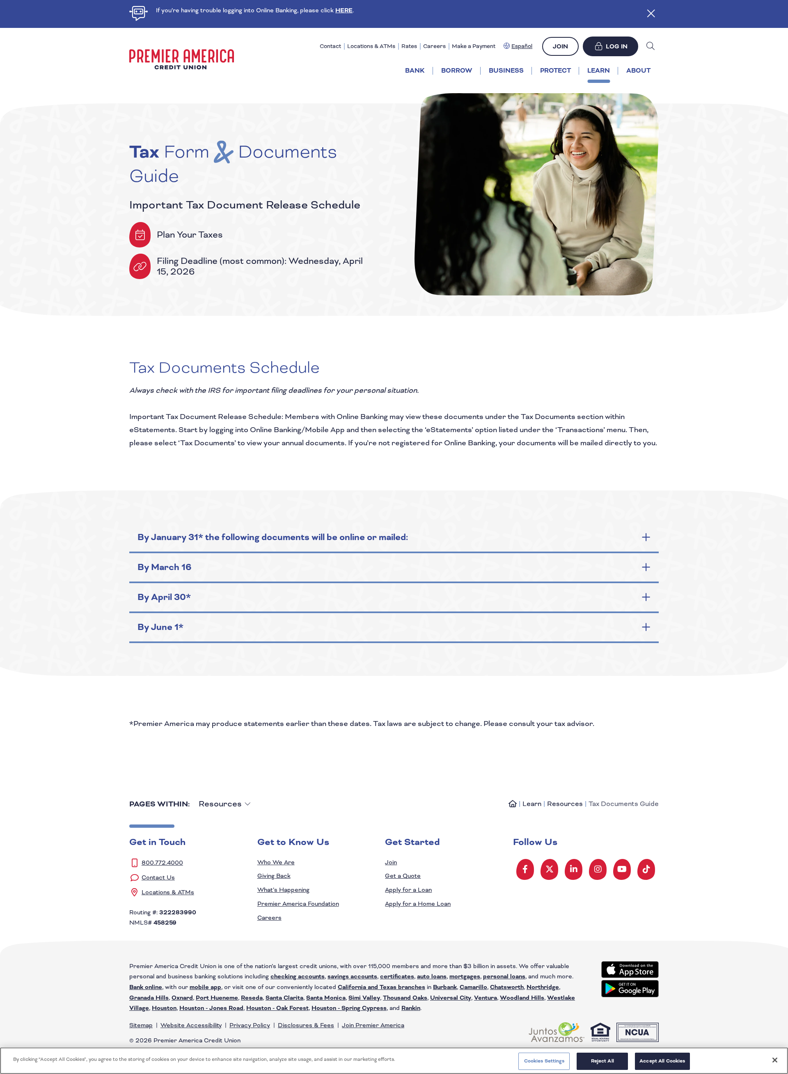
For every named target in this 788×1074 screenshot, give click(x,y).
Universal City (450, 998)
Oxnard (182, 998)
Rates (409, 46)
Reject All (602, 1061)
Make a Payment (473, 46)
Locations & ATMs (371, 46)
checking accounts (297, 976)
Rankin (410, 1008)
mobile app (205, 987)
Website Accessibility (191, 1025)
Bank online (145, 987)
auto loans (432, 976)
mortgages (464, 976)
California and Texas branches (381, 987)
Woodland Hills (522, 998)
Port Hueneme (217, 998)
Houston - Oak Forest (277, 1008)
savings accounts (352, 976)
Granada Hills (149, 998)
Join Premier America (373, 1025)
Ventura (485, 998)
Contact (330, 46)
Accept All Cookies (662, 1061)
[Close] (775, 1060)
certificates (397, 976)
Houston (164, 1008)
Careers (434, 46)
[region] (394, 1060)
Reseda (252, 998)
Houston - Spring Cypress (349, 1008)
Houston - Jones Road (211, 1008)
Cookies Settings (544, 1061)
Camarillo (473, 987)
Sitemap (141, 1025)
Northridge (543, 987)
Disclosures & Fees (306, 1025)
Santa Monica (326, 998)
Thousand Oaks (405, 998)
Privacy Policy (249, 1025)
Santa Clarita (284, 998)
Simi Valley (364, 998)
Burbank (445, 987)
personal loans (504, 976)
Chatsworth (507, 987)
